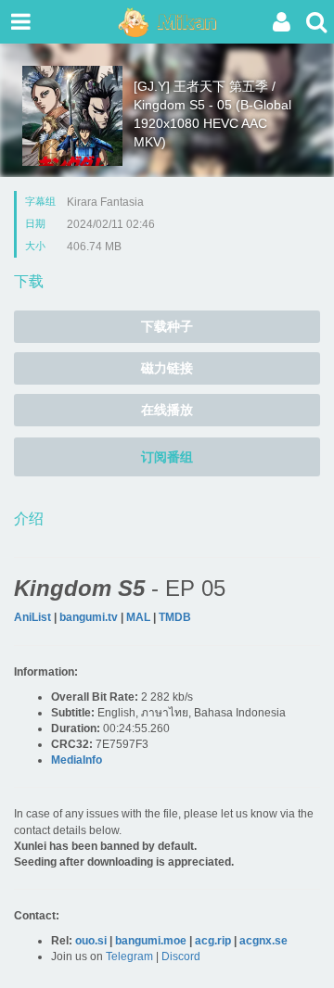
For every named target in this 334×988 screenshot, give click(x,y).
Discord (180, 956)
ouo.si (91, 940)
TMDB (175, 617)
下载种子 (167, 326)
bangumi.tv (88, 617)
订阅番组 (167, 457)
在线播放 (167, 409)
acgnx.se (263, 940)
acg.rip (213, 940)
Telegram (129, 956)
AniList (32, 617)
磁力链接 (167, 368)
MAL (138, 617)
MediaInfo (76, 760)
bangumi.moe (150, 940)
